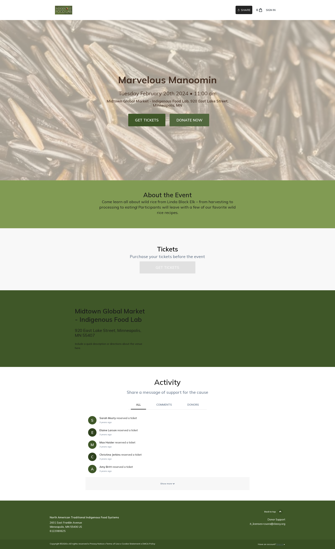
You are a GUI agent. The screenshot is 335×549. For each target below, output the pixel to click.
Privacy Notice (97, 543)
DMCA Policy (148, 543)
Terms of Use (113, 543)
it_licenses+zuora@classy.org (267, 523)
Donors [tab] (193, 404)
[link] (63, 10)
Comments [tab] (164, 404)
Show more (166, 483)
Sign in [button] (271, 10)
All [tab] (138, 404)
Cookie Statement (131, 543)
